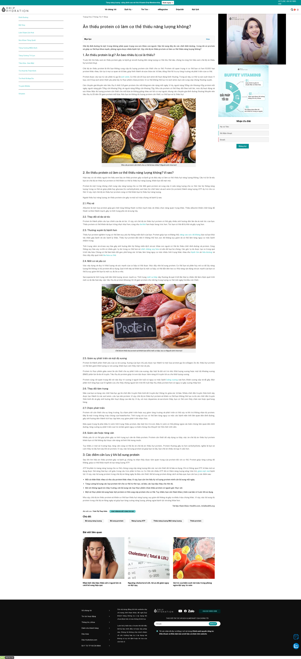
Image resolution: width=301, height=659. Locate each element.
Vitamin (22, 94)
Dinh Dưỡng (23, 17)
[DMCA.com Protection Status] (7, 657)
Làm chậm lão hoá (26, 33)
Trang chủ (87, 17)
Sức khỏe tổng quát (27, 40)
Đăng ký (242, 146)
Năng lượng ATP (138, 521)
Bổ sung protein (116, 521)
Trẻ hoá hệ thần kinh (27, 71)
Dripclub (180, 9)
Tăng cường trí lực (27, 55)
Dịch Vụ (128, 9)
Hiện (208, 39)
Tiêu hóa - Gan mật (26, 63)
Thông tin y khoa (100, 17)
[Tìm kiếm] (292, 9)
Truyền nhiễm (24, 86)
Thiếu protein (195, 521)
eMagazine (163, 9)
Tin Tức (144, 9)
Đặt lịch (195, 9)
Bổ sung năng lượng (93, 521)
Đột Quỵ (22, 25)
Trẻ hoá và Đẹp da (26, 78)
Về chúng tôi (110, 9)
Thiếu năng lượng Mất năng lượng (167, 521)
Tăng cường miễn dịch (28, 48)
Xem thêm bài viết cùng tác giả (122, 511)
